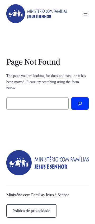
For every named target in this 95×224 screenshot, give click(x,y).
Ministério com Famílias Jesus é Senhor (37, 195)
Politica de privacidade (31, 211)
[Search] (80, 103)
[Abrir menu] (85, 13)
